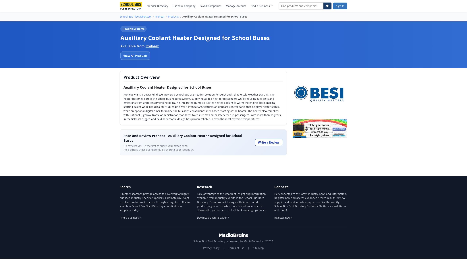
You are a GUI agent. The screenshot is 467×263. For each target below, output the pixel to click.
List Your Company (184, 6)
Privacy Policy (211, 248)
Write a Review (268, 142)
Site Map (258, 248)
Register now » (283, 217)
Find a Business (260, 6)
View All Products (135, 56)
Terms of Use (236, 248)
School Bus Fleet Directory (135, 16)
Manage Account (236, 6)
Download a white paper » (213, 217)
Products (173, 16)
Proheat (159, 16)
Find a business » (130, 217)
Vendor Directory (157, 6)
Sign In (340, 6)
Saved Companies (210, 6)
